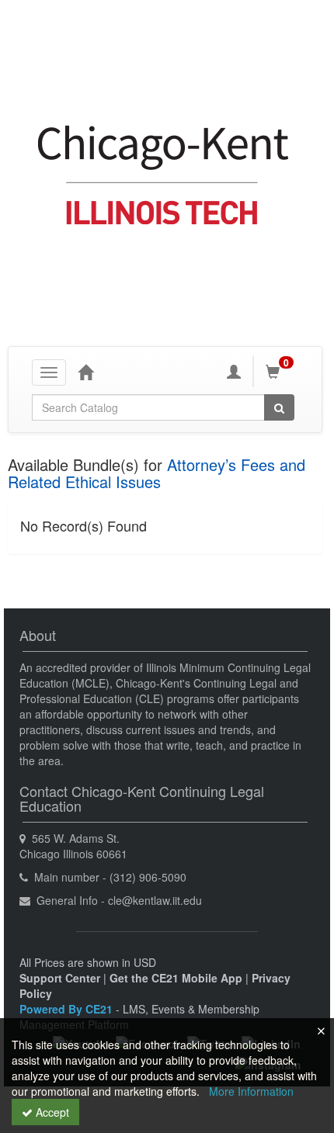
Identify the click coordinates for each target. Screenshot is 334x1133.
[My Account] (233, 371)
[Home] (85, 371)
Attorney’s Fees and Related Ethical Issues (156, 473)
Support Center (59, 978)
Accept (51, 1112)
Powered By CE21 (67, 1009)
